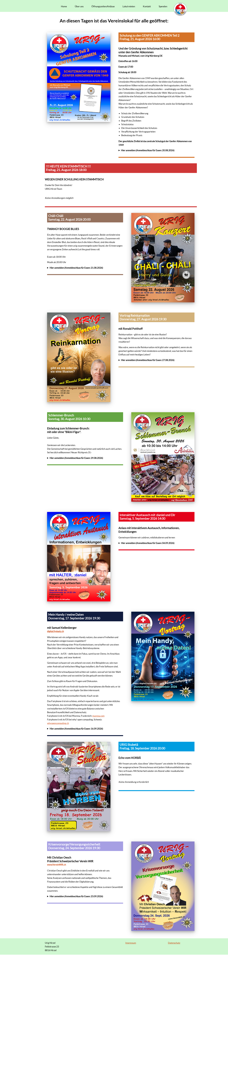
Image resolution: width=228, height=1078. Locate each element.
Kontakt (147, 6)
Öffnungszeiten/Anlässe (103, 6)
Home (64, 6)
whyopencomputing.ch (58, 723)
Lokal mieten (129, 6)
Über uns (79, 6)
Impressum (130, 942)
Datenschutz (174, 942)
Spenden (163, 6)
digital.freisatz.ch (55, 631)
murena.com (98, 715)
